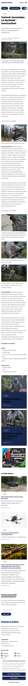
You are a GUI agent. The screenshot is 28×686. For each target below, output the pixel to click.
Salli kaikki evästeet (14, 674)
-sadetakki (15, 157)
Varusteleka (9, 39)
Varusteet (3, 39)
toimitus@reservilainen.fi (7, 646)
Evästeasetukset (14, 682)
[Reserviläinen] (6, 2)
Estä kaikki (14, 678)
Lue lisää (23, 670)
